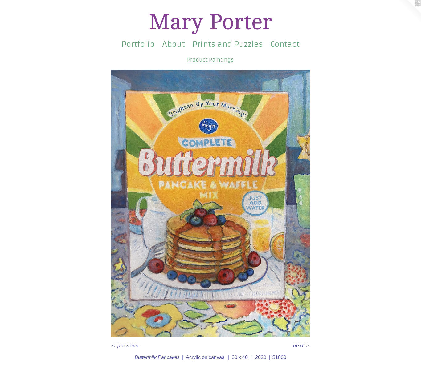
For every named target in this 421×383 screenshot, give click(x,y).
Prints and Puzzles (227, 44)
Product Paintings (210, 60)
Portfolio (138, 44)
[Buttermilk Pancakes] (210, 203)
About (173, 44)
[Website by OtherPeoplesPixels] (408, 12)
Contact (285, 44)
